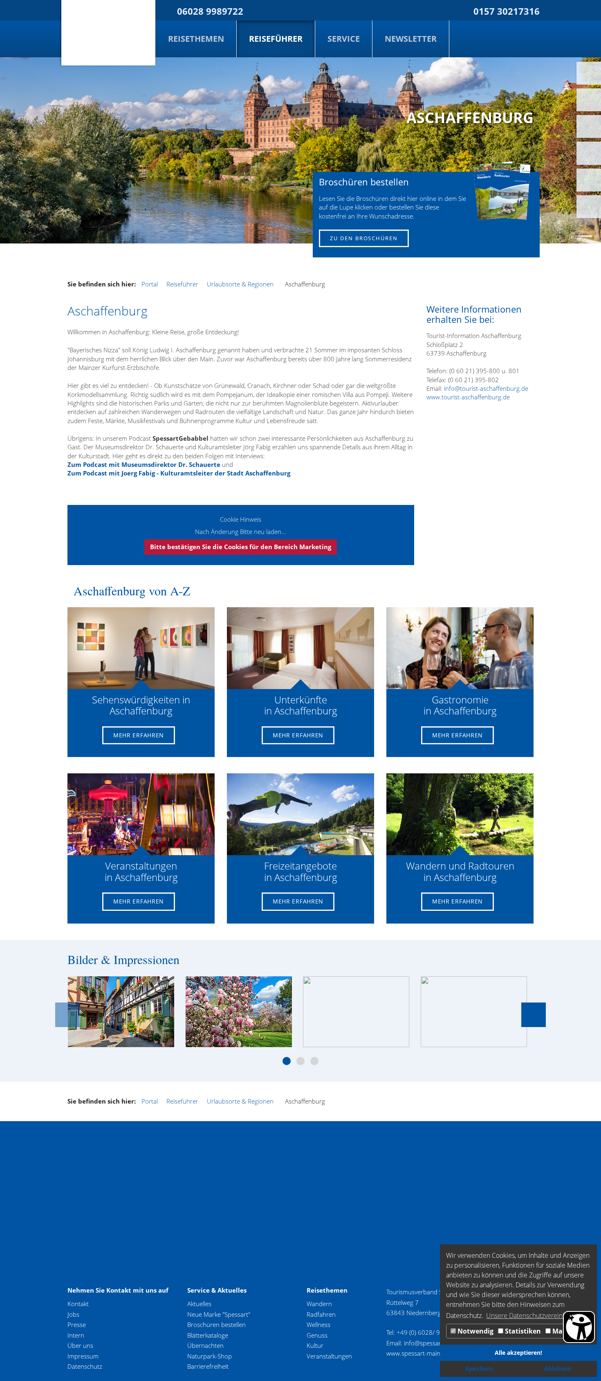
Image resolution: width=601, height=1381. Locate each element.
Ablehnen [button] (557, 1368)
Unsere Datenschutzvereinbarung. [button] (535, 1315)
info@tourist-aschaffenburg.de (486, 388)
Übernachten (205, 1345)
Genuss (317, 1335)
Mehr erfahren (138, 735)
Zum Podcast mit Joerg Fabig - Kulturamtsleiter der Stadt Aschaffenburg (178, 473)
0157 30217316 (506, 11)
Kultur (315, 1345)
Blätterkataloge (207, 1335)
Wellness (318, 1324)
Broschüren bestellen (216, 1324)
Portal (149, 284)
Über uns (80, 1345)
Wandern (319, 1304)
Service (343, 38)
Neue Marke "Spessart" (218, 1314)
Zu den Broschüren (364, 238)
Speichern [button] (479, 1368)
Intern (75, 1335)
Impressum (83, 1356)
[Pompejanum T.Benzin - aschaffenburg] (356, 1011)
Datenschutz (84, 1366)
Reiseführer (276, 38)
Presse (76, 1324)
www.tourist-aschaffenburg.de (468, 397)
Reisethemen (196, 38)
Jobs (73, 1314)
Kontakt (78, 1304)
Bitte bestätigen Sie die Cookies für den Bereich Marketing (240, 547)
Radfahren (321, 1314)
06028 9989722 (210, 11)
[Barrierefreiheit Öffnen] (579, 1327)
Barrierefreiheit (208, 1366)
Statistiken (522, 1331)
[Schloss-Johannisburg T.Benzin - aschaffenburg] (474, 1011)
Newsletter (411, 38)
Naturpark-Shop (209, 1356)
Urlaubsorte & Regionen (240, 284)
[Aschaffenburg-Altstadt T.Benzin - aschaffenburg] (121, 1011)
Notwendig (474, 1331)
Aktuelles (199, 1304)
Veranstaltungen (329, 1356)
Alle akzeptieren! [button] (518, 1352)
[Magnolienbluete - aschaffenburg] (239, 1011)
